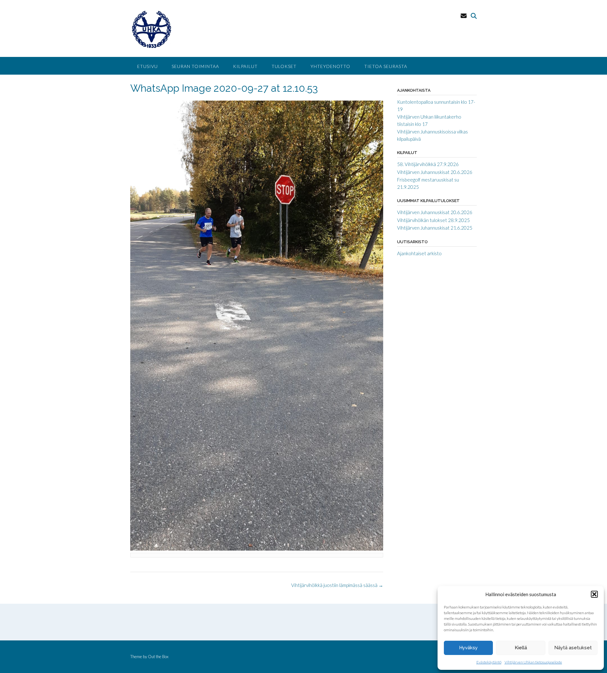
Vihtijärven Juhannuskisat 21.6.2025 (434, 228)
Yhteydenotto (330, 66)
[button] (594, 594)
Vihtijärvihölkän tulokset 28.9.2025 (433, 220)
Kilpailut (245, 66)
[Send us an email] (464, 15)
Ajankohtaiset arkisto (419, 253)
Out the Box (158, 656)
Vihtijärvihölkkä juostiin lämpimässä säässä (337, 585)
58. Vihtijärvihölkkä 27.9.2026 (428, 164)
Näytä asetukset (573, 648)
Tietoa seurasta (385, 66)
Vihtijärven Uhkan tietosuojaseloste (533, 662)
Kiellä (521, 648)
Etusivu (147, 66)
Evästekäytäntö (488, 662)
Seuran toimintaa (195, 66)
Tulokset (284, 66)
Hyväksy (468, 648)
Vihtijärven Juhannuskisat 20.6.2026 (434, 172)
